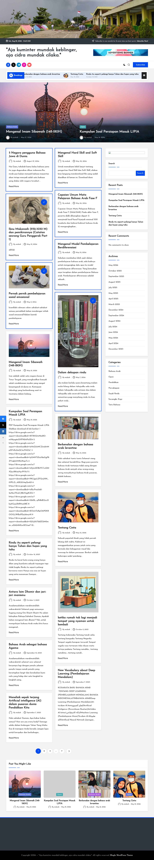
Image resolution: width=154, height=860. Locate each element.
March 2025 (114, 304)
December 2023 (116, 349)
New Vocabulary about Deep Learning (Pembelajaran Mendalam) (76, 674)
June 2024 (113, 332)
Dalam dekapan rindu (72, 372)
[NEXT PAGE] (69, 751)
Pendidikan (114, 382)
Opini (83, 127)
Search (112, 164)
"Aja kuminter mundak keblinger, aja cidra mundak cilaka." (41, 53)
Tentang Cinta (35, 74)
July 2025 (113, 288)
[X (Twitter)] (3, 425)
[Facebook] (3, 419)
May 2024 (113, 338)
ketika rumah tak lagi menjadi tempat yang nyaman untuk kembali (77, 621)
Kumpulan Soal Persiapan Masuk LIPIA (109, 131)
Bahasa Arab (12, 127)
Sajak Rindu (114, 394)
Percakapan (114, 388)
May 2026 (113, 265)
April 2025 (113, 299)
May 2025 (113, 293)
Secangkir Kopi (115, 399)
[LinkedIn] (3, 431)
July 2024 (113, 327)
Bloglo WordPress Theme (121, 855)
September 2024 (116, 316)
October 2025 (115, 271)
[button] (140, 64)
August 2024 (114, 321)
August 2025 (114, 282)
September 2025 (116, 276)
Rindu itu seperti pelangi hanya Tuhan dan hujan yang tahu (71, 74)
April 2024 (113, 343)
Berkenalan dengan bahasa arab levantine (123, 208)
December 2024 (116, 310)
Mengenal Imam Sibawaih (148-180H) (34, 131)
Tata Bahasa (114, 405)
